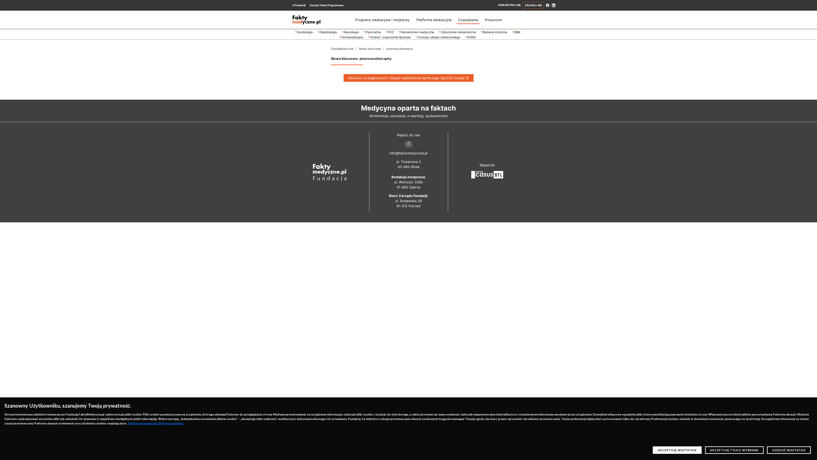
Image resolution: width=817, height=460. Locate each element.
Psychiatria (373, 32)
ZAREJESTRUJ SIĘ (509, 5)
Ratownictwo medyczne (417, 32)
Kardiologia (305, 32)
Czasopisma (468, 20)
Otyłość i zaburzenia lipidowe (390, 37)
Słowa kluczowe (370, 48)
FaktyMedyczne (342, 48)
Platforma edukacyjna (433, 20)
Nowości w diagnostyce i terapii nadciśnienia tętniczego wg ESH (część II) (408, 78)
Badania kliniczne (495, 32)
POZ (391, 32)
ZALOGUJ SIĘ (533, 5)
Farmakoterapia (352, 37)
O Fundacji (299, 5)
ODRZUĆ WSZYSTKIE (789, 450)
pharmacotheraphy (399, 48)
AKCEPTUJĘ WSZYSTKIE (677, 450)
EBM (517, 32)
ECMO (471, 37)
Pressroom (493, 20)
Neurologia (351, 32)
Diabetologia (328, 32)
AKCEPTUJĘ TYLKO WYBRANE (734, 450)
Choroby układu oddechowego (438, 37)
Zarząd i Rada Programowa (326, 5)
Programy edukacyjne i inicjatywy (382, 20)
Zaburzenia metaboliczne (458, 32)
